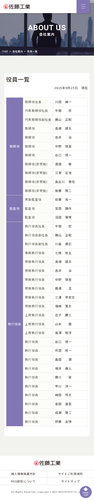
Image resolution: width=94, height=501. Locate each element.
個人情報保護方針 (23, 474)
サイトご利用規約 (70, 474)
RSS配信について (23, 481)
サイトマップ (70, 481)
